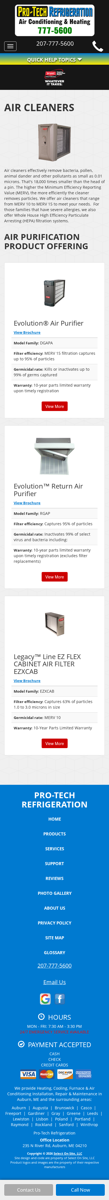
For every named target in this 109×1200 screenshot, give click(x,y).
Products (54, 834)
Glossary (54, 952)
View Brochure (27, 332)
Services (54, 848)
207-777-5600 (54, 965)
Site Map (54, 937)
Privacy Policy (54, 923)
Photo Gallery (55, 893)
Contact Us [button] (29, 1190)
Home (54, 819)
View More (54, 406)
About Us (54, 908)
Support (54, 863)
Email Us (54, 982)
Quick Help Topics (52, 59)
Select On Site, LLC (68, 1153)
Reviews (54, 878)
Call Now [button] (80, 1190)
